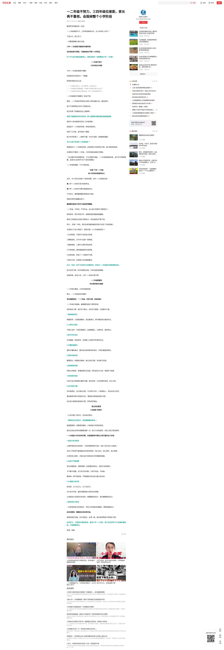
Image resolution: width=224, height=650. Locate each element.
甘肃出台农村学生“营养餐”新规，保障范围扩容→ (148, 66)
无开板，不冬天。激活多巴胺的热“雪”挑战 (148, 144)
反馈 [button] (220, 637)
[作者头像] (143, 12)
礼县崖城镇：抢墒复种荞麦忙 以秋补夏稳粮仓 (148, 41)
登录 (219, 3)
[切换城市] (26, 2)
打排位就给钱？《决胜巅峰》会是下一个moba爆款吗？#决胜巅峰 (148, 170)
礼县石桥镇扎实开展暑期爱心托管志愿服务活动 (148, 57)
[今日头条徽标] (6, 3)
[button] (14, 3)
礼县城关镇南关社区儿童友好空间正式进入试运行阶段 (148, 32)
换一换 (155, 81)
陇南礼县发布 (81, 21)
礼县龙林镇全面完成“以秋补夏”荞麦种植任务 (147, 49)
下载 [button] (219, 642)
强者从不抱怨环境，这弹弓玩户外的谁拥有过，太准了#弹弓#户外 (148, 161)
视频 (31, 3)
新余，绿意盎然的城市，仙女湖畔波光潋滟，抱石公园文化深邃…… (148, 153)
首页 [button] (220, 631)
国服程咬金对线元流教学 (146, 135)
